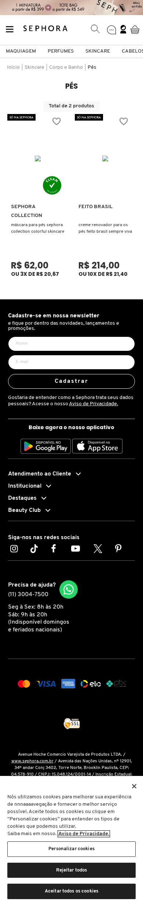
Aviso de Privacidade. (93, 404)
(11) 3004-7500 (28, 595)
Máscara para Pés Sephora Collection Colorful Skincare (37, 228)
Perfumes (61, 51)
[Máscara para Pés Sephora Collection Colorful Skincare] (38, 158)
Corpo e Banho (66, 67)
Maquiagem (21, 51)
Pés (92, 67)
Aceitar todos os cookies (71, 891)
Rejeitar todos (71, 870)
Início (13, 67)
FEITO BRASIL (95, 207)
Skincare (97, 51)
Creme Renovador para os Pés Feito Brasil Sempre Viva (105, 228)
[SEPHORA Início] (45, 29)
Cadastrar (72, 381)
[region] (71, 840)
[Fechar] (134, 786)
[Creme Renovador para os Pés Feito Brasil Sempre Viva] (105, 158)
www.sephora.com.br (32, 761)
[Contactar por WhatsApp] (68, 589)
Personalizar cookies (71, 849)
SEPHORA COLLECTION (26, 211)
